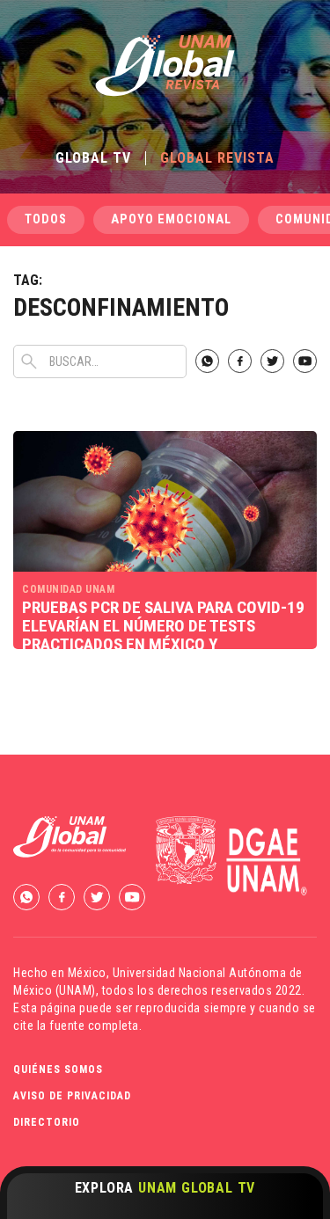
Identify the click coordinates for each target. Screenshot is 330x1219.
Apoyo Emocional (171, 219)
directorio (46, 1122)
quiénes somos (58, 1069)
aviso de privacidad (72, 1096)
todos (46, 219)
